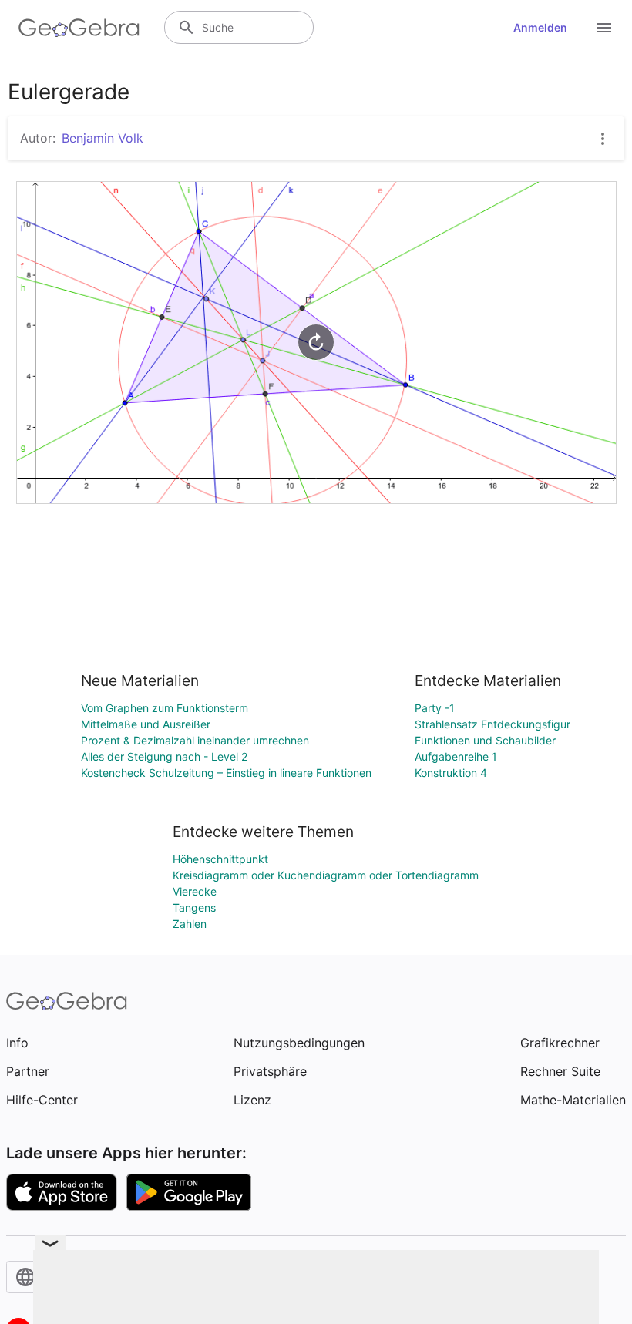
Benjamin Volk (102, 138)
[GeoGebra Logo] (79, 27)
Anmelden (540, 27)
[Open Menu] (604, 27)
